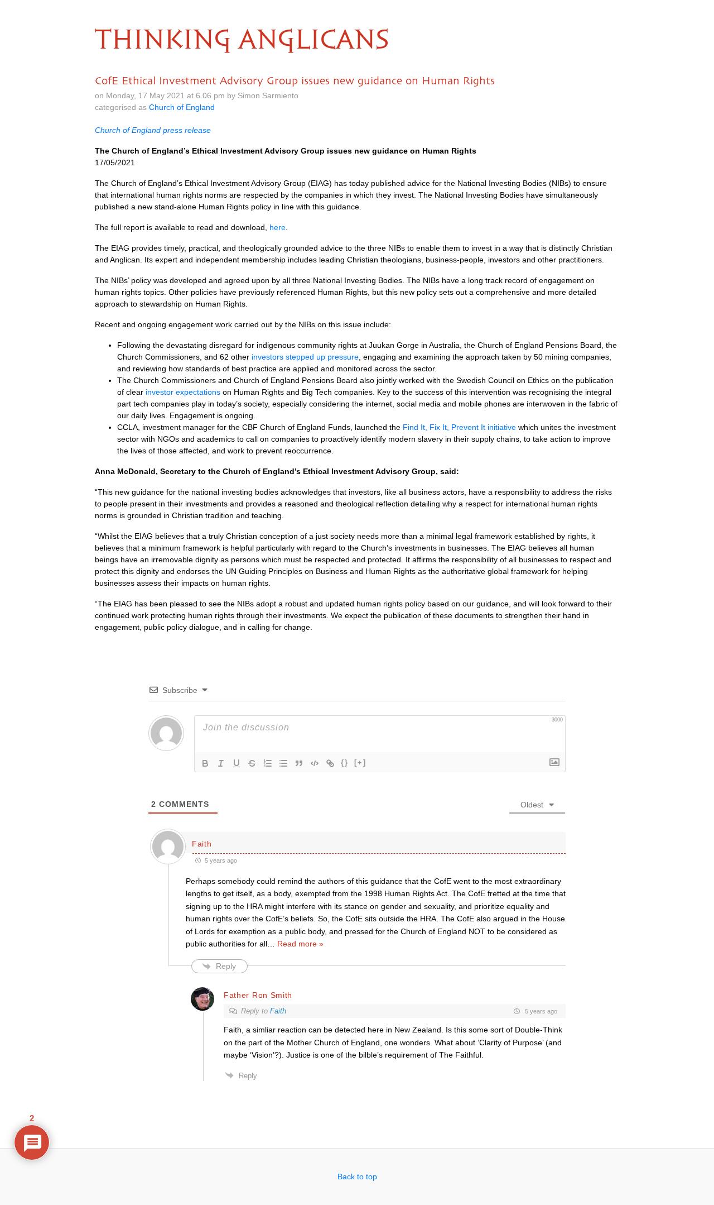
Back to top (357, 1176)
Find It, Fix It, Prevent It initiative (459, 427)
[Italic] (221, 763)
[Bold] (205, 763)
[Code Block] (314, 763)
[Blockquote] (299, 763)
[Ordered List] (268, 763)
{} (345, 762)
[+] (360, 762)
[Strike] (252, 763)
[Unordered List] (283, 763)
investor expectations (183, 392)
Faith (278, 1011)
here (277, 227)
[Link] (330, 763)
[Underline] (236, 763)
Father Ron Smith (258, 995)
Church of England (182, 107)
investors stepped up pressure (305, 356)
